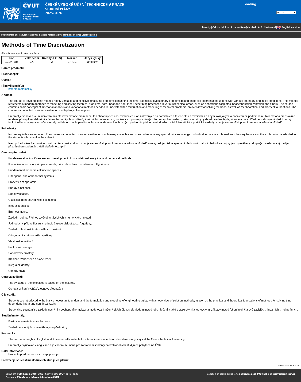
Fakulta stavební (28, 34)
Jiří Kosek (24, 373)
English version (291, 27)
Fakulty (206, 27)
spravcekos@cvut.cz (284, 373)
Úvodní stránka (9, 34)
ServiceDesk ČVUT (252, 373)
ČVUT (62, 373)
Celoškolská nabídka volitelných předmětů (237, 27)
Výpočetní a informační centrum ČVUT (38, 377)
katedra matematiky (50, 34)
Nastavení (270, 27)
